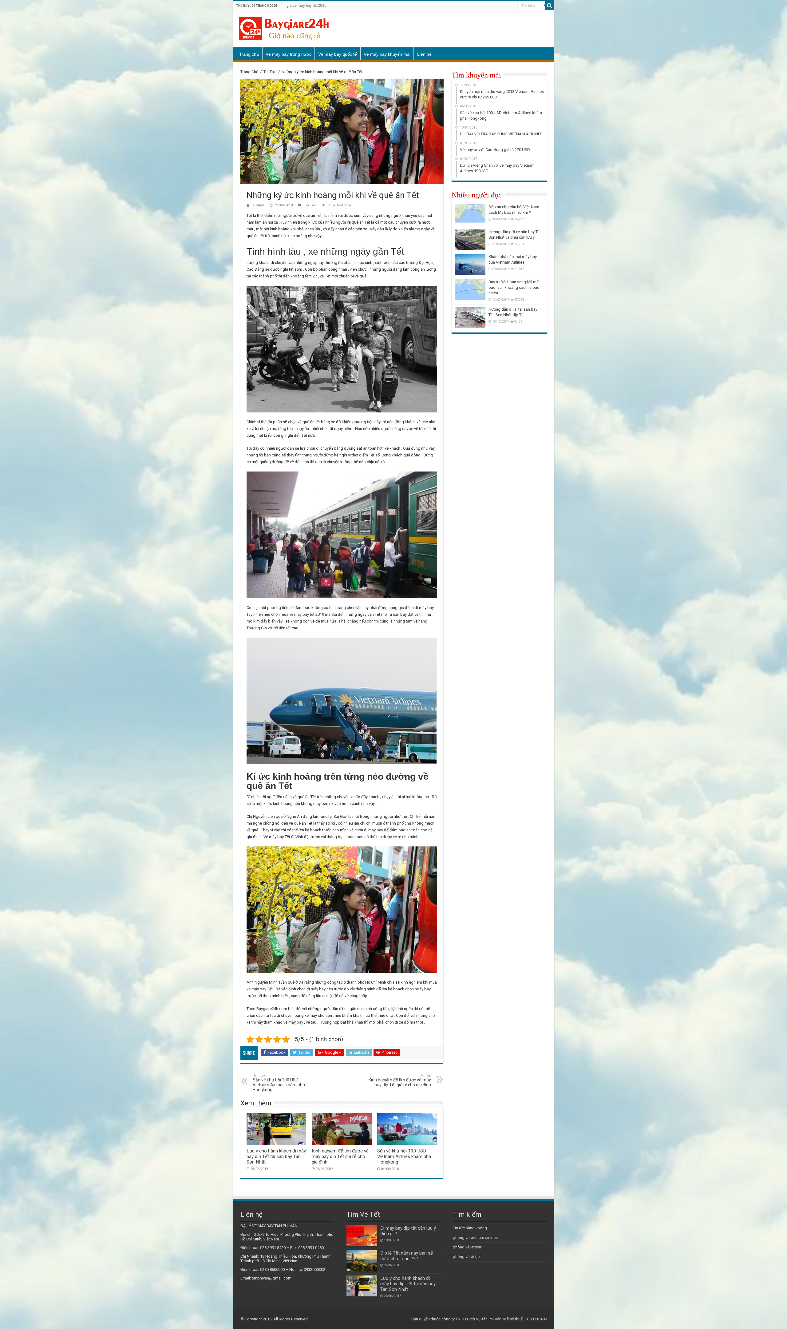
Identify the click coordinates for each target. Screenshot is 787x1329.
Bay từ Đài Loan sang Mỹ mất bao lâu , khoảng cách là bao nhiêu (514, 287)
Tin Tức (269, 72)
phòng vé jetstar (467, 1247)
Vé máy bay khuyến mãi (387, 54)
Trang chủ (249, 54)
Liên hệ (424, 54)
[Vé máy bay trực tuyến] (284, 27)
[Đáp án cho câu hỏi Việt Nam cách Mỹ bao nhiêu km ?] (470, 214)
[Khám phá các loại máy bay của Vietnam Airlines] (470, 264)
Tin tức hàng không (470, 1228)
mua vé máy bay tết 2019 (302, 614)
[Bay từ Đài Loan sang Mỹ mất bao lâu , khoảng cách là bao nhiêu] (470, 289)
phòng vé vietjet (467, 1256)
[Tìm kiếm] (549, 5)
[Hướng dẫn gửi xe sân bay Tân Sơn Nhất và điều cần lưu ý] (470, 239)
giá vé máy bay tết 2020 (306, 5)
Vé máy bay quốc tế (337, 54)
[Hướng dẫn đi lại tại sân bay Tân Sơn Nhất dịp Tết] (470, 317)
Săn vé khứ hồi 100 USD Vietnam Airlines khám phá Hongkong (279, 1082)
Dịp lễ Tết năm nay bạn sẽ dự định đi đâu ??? (406, 1255)
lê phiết (258, 205)
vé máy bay (293, 1022)
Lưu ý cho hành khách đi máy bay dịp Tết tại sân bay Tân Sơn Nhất (276, 1156)
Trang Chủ (249, 72)
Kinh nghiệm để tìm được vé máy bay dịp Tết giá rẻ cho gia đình (400, 1080)
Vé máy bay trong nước (288, 54)
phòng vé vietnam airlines (475, 1237)
